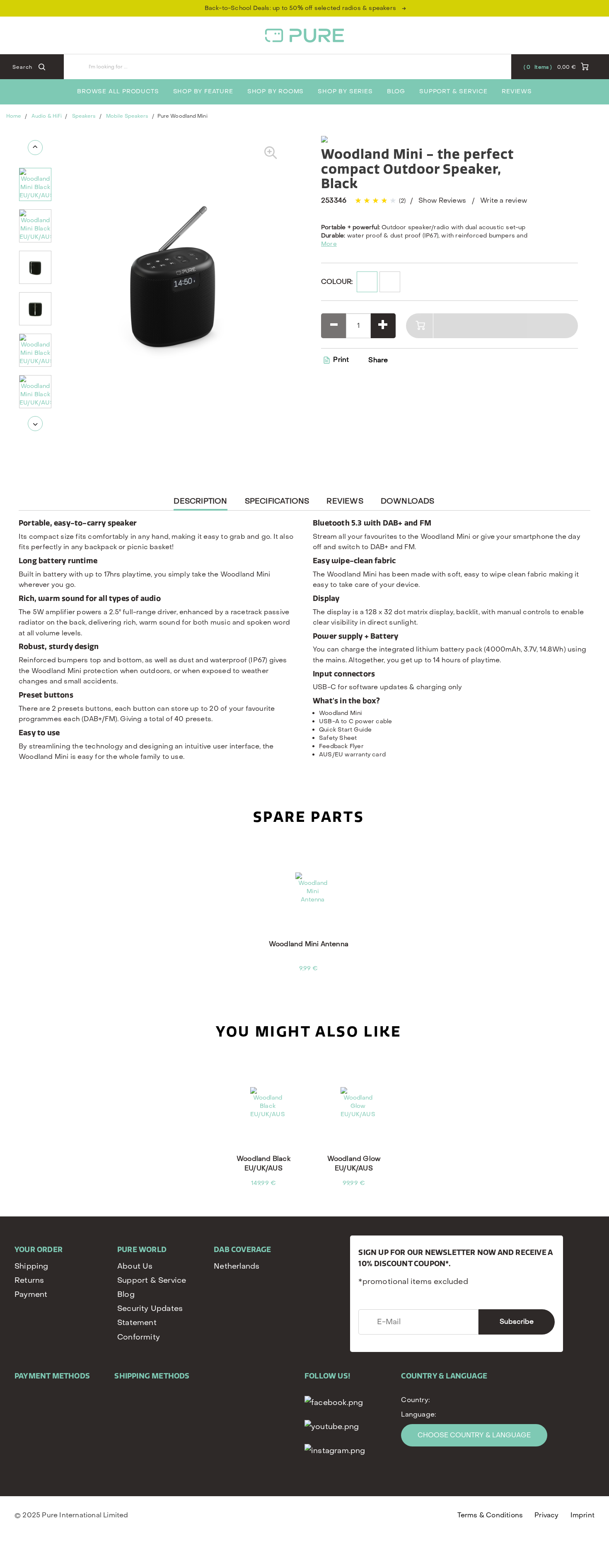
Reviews (517, 91)
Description (200, 503)
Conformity (138, 1337)
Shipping (31, 1266)
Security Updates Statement (150, 1316)
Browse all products (118, 91)
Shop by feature (203, 91)
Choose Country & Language (474, 1435)
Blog (396, 91)
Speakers (84, 116)
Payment (31, 1294)
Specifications (277, 501)
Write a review (503, 200)
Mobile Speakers (127, 116)
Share (378, 360)
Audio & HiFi (46, 116)
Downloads (408, 501)
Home (13, 116)
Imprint (582, 1515)
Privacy (546, 1515)
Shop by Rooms (275, 91)
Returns (29, 1280)
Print (340, 359)
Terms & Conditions (490, 1515)
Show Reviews (442, 200)
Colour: (337, 281)
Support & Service (453, 91)
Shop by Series (345, 91)
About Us (135, 1266)
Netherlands (236, 1266)
